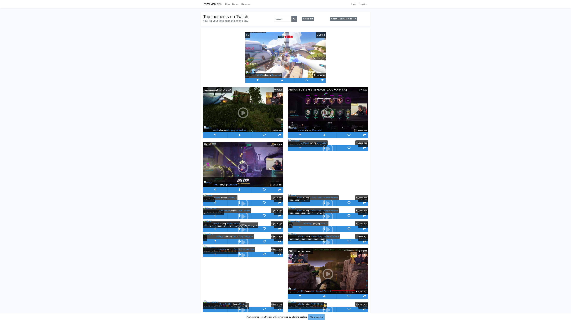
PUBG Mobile (244, 210)
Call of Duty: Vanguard (243, 236)
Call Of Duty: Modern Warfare (324, 197)
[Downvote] (282, 80)
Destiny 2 (232, 197)
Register (363, 4)
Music (242, 304)
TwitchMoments (212, 4)
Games (235, 4)
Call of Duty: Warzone (244, 249)
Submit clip (308, 19)
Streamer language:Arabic (342, 19)
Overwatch (276, 75)
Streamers (246, 4)
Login (354, 4)
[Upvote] (257, 80)
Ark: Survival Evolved (236, 130)
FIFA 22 (324, 223)
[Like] (306, 80)
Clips (227, 4)
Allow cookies (316, 317)
